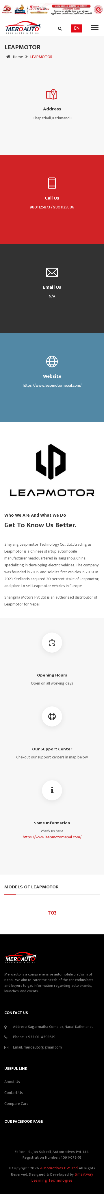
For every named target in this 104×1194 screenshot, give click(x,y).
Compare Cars (16, 1103)
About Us (12, 1081)
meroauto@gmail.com (43, 1047)
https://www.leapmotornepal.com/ (52, 837)
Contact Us (13, 1092)
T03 (52, 913)
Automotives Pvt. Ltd (59, 1168)
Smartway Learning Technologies (62, 1177)
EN (76, 28)
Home (17, 56)
